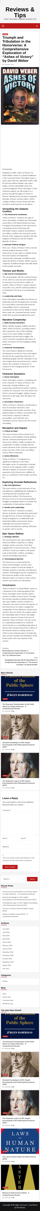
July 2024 (5, 929)
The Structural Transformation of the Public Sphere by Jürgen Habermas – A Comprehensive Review (18, 706)
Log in (4, 994)
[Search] (37, 26)
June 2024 (6, 932)
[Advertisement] (20, 147)
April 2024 (6, 939)
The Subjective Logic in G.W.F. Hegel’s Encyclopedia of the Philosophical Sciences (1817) (18, 783)
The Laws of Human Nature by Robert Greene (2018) (17, 910)
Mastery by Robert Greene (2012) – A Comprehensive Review (15, 915)
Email (23, 838)
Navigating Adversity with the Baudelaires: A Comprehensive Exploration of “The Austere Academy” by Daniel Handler (21, 661)
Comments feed (7, 1000)
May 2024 (5, 935)
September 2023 (8, 962)
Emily (12, 64)
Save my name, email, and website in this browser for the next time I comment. (18, 859)
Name (5, 838)
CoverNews (32, 1205)
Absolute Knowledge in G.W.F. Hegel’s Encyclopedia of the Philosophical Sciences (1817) (18, 745)
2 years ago (7, 64)
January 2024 (7, 949)
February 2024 (7, 945)
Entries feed (6, 997)
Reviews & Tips (20, 12)
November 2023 (7, 955)
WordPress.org (7, 1003)
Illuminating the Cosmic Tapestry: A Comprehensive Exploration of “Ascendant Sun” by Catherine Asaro (18, 652)
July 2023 (5, 968)
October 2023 (7, 959)
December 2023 (7, 952)
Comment (6, 810)
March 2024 (6, 942)
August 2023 (6, 965)
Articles (5, 34)
